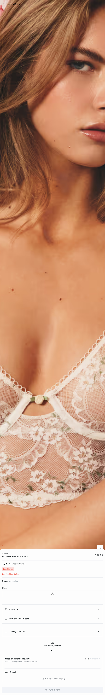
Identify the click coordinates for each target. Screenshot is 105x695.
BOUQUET (5, 553)
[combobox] (52, 594)
